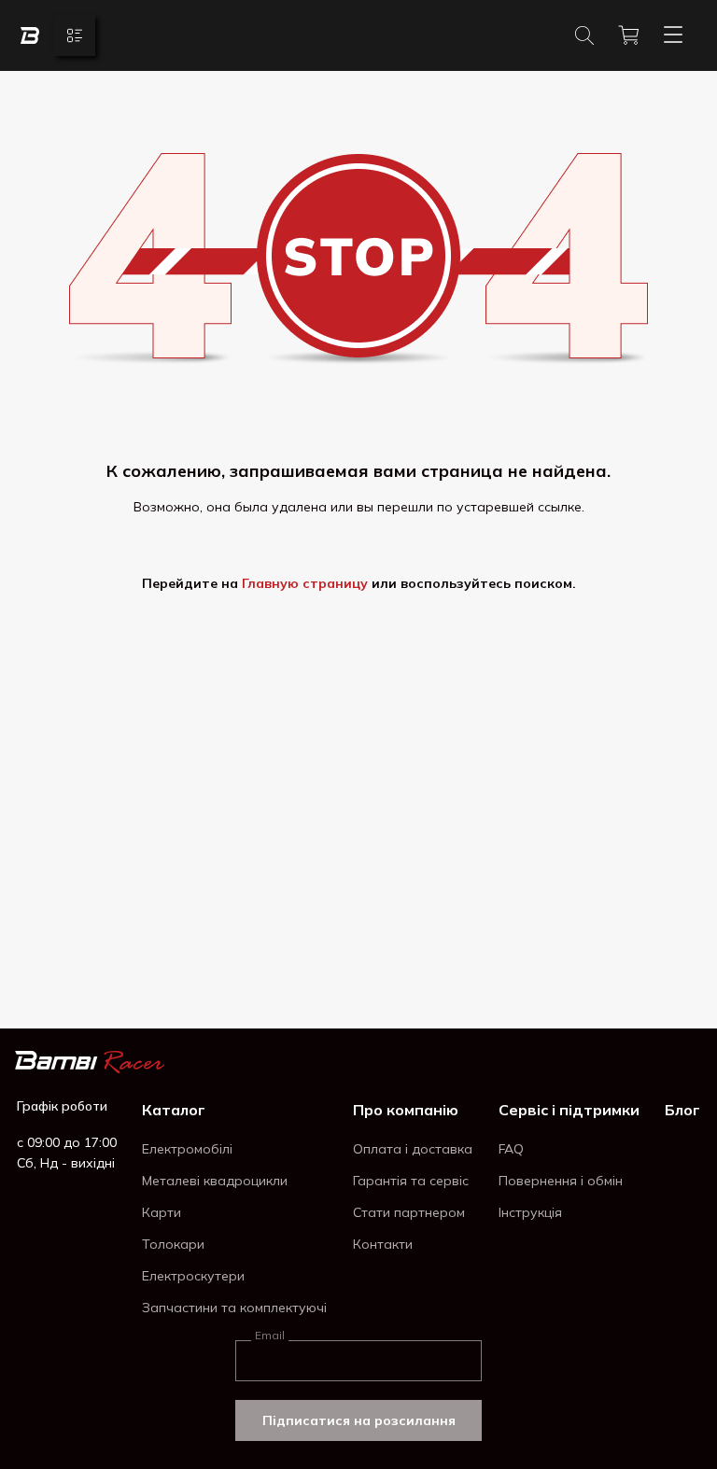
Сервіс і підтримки (569, 1109)
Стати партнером (409, 1212)
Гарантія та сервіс (411, 1180)
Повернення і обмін (561, 1180)
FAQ (511, 1148)
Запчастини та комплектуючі (234, 1307)
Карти (161, 1212)
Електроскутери (193, 1275)
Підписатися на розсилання (359, 1420)
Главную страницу (305, 583)
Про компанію (405, 1109)
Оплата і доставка (412, 1148)
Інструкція (530, 1212)
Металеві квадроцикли (215, 1180)
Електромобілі (187, 1148)
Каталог (173, 1109)
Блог (682, 1109)
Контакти (383, 1244)
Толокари (173, 1244)
